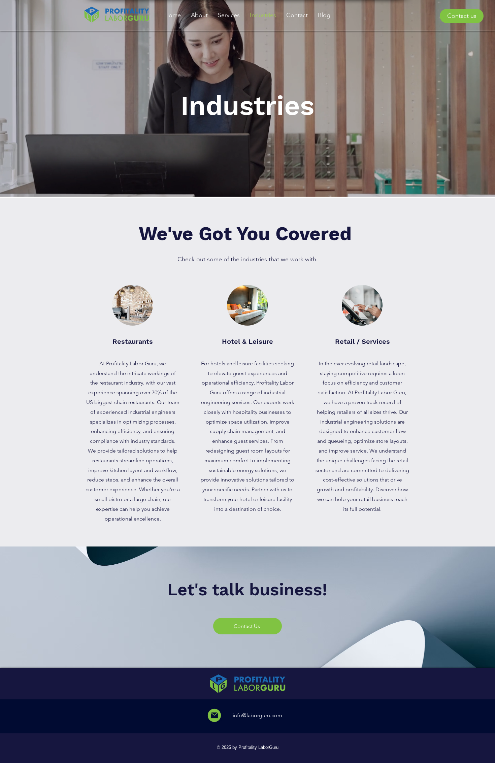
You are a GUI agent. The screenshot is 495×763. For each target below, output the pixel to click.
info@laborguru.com (256, 715)
